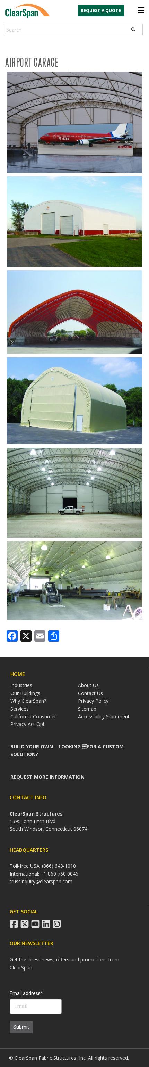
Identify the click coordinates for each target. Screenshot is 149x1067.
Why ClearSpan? (28, 700)
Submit (21, 1027)
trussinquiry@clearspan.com (41, 881)
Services (19, 708)
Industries (21, 685)
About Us (88, 685)
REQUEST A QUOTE (101, 11)
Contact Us (90, 693)
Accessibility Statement (104, 716)
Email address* (26, 993)
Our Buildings (25, 693)
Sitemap (87, 708)
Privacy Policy (93, 700)
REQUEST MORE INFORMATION (47, 777)
